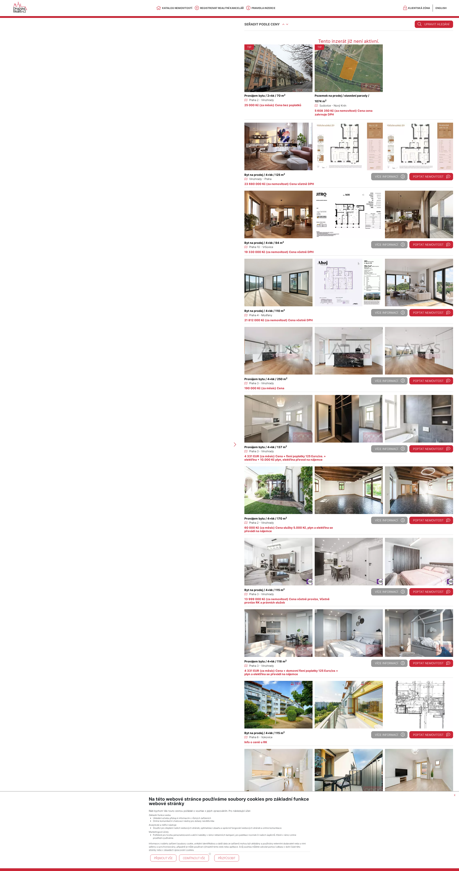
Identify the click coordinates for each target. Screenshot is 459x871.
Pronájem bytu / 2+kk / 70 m (264, 95)
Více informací (386, 176)
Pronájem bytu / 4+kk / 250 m (265, 379)
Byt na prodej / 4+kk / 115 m (264, 590)
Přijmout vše (163, 858)
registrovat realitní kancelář (222, 7)
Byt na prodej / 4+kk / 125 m (264, 175)
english (441, 7)
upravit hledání (436, 24)
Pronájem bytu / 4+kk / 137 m (265, 447)
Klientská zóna (419, 7)
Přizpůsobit (226, 858)
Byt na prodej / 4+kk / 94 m (264, 243)
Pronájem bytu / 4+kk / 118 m (265, 661)
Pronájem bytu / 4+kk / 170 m (265, 518)
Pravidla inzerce (263, 7)
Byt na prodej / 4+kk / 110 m (264, 311)
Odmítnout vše (194, 858)
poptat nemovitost (428, 176)
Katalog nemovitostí (177, 7)
